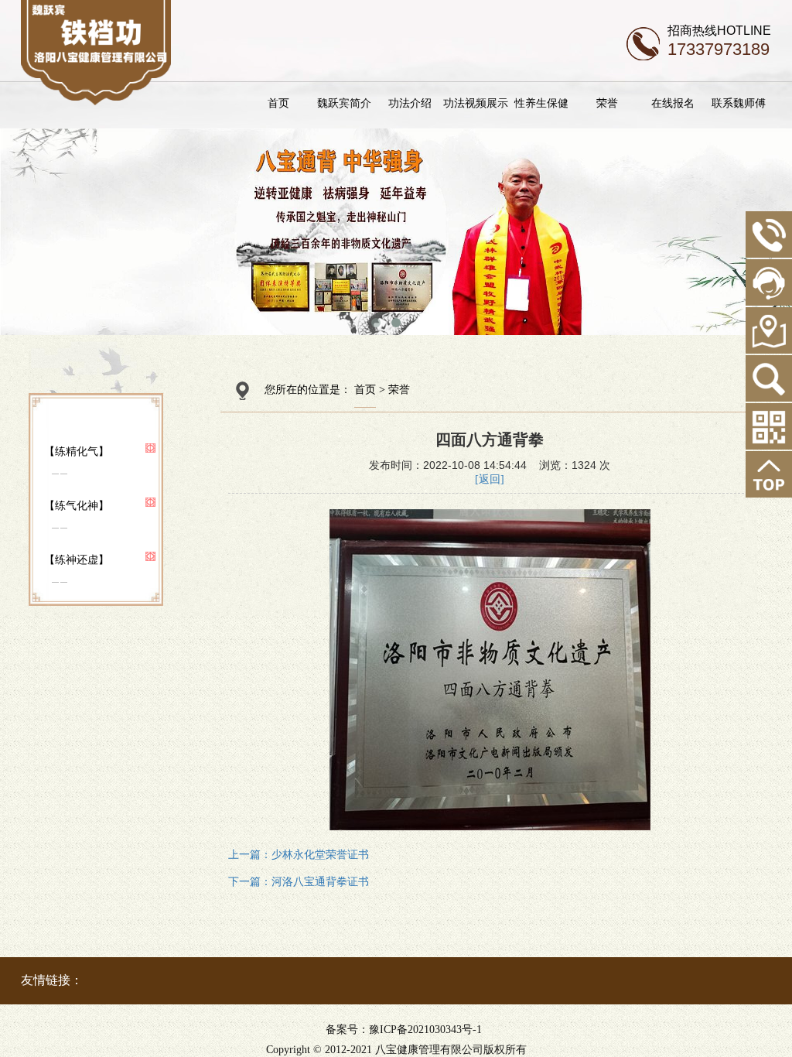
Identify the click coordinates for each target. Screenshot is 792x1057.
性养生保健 (541, 103)
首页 (278, 103)
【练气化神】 (76, 505)
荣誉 (607, 103)
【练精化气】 (76, 451)
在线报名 (673, 103)
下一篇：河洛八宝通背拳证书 (298, 882)
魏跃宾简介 (344, 103)
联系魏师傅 (739, 103)
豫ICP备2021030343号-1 (425, 1029)
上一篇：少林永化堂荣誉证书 (298, 854)
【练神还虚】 (76, 559)
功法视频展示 (475, 103)
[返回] (489, 479)
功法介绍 (410, 103)
